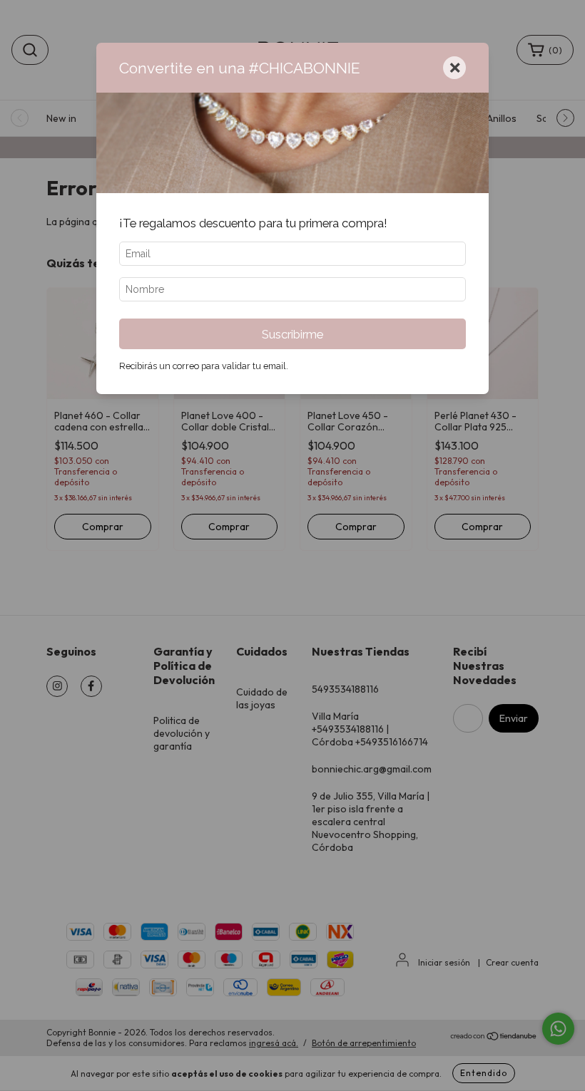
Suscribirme (292, 334)
